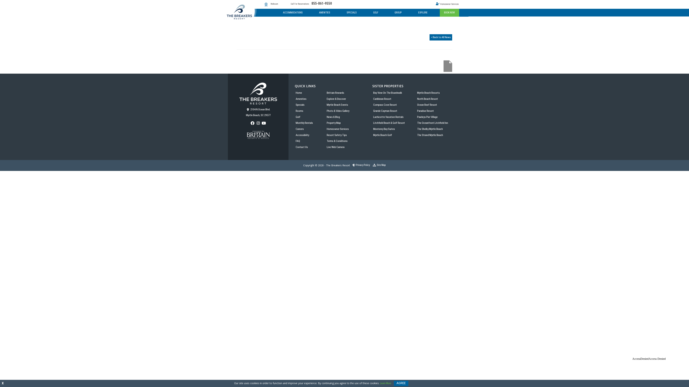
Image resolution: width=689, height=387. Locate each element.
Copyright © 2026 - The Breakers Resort (326, 165)
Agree (401, 383)
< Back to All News (441, 37)
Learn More (385, 383)
